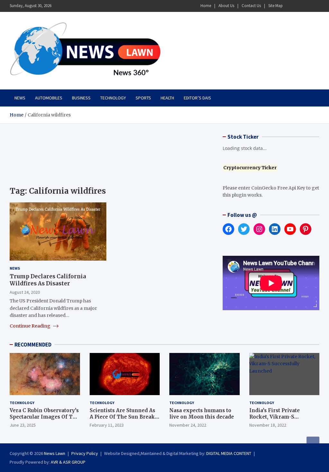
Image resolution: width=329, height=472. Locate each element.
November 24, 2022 (187, 425)
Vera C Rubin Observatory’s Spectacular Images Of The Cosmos (44, 416)
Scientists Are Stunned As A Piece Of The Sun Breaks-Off (125, 416)
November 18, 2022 (267, 425)
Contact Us (251, 5)
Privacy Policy (84, 453)
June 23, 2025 (23, 425)
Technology (113, 98)
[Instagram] (298, 6)
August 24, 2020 (25, 292)
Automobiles (48, 98)
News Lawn (54, 453)
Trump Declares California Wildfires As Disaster (48, 280)
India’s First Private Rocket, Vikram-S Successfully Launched (278, 416)
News (19, 98)
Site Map (275, 5)
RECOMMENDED (32, 344)
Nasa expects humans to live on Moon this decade (201, 413)
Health (167, 98)
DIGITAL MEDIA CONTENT (228, 453)
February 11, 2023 (107, 425)
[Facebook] (290, 6)
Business (81, 98)
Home (205, 5)
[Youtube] (315, 6)
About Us (226, 5)
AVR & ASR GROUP (68, 462)
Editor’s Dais (197, 98)
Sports (143, 98)
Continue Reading (30, 326)
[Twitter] (307, 6)
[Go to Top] (313, 443)
